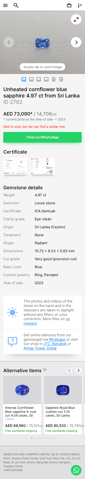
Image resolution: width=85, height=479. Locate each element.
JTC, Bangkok (55, 343)
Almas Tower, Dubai (40, 348)
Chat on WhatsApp (42, 137)
